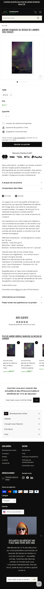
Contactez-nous (28, 465)
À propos (5, 453)
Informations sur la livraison (13, 297)
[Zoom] (40, 76)
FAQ (17, 289)
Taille (4, 90)
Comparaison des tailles (12, 188)
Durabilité (5, 463)
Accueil (4, 25)
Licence (5, 460)
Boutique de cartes (9, 450)
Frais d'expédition (19, 137)
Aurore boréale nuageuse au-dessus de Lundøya (22, 337)
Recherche (26, 450)
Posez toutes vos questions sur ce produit (19, 303)
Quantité (5, 111)
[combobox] (22, 18)
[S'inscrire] (34, 579)
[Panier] (35, 12)
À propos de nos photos (12, 183)
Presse (4, 457)
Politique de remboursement (28, 461)
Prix (3, 101)
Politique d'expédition (30, 457)
